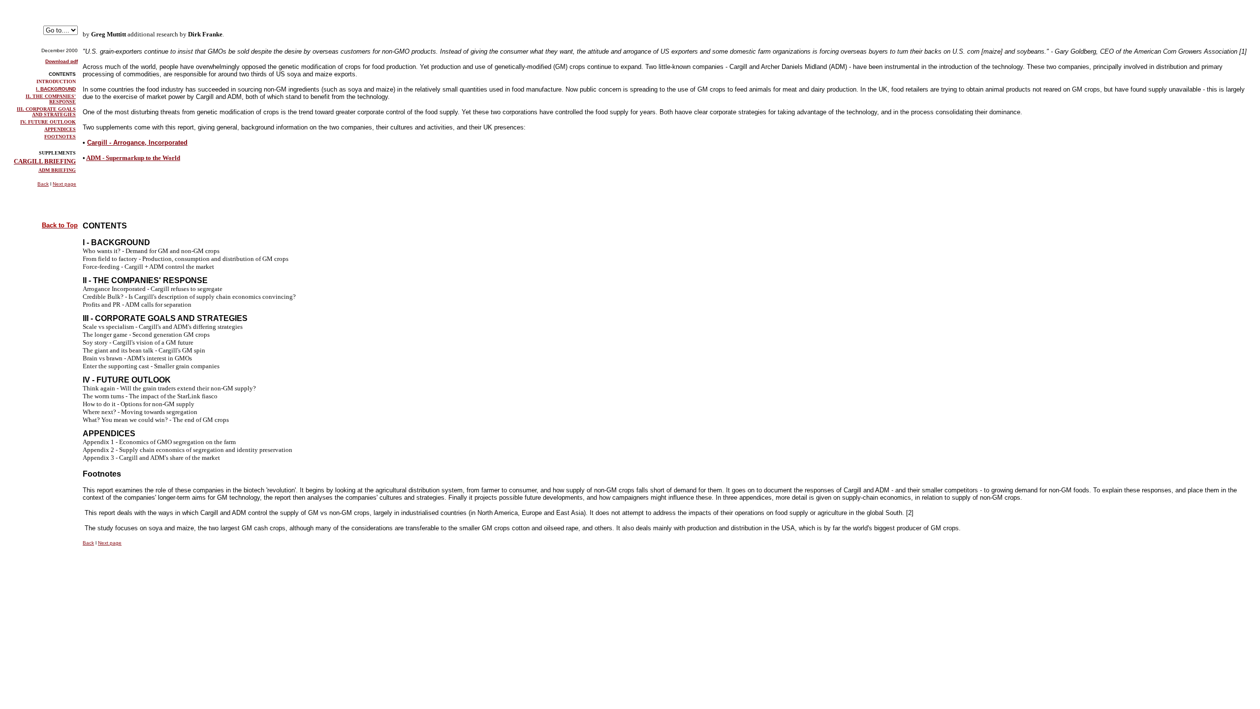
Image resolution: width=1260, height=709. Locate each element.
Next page (64, 184)
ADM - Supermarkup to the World (133, 157)
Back (43, 184)
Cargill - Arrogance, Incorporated (137, 142)
